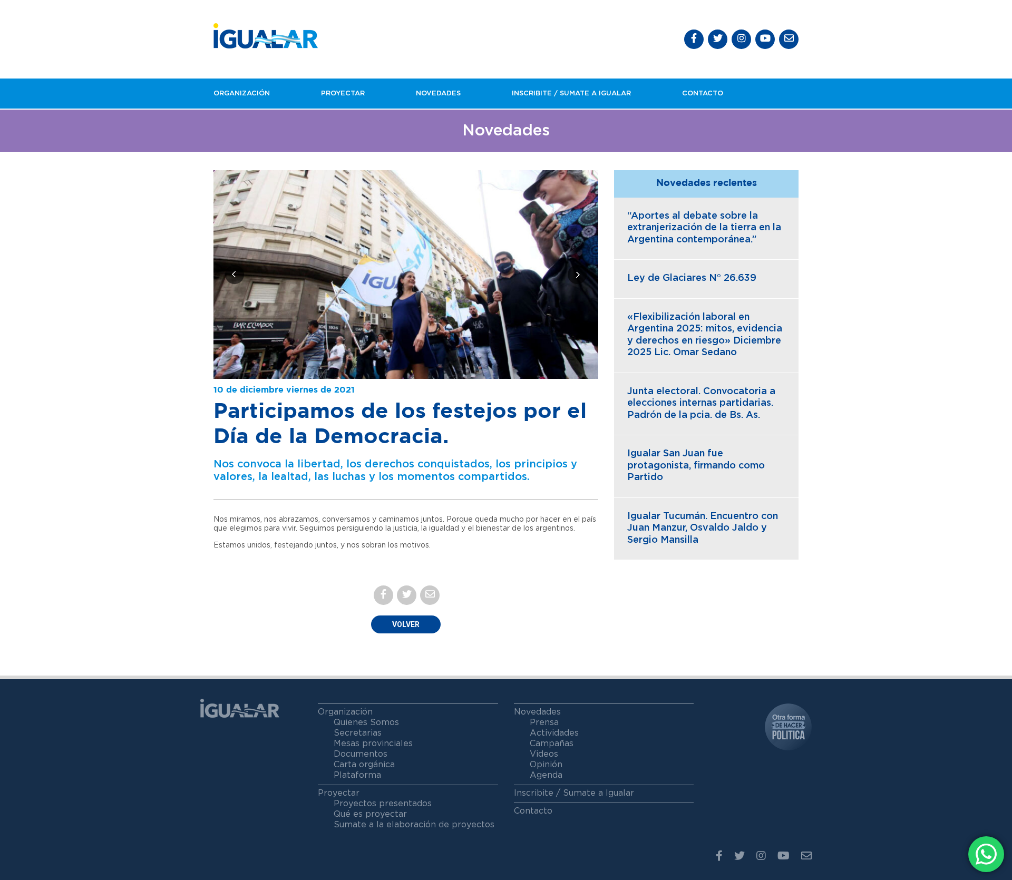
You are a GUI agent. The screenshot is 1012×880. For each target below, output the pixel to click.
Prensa (544, 722)
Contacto (702, 93)
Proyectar (343, 93)
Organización (241, 93)
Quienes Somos (366, 722)
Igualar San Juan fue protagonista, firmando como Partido (696, 465)
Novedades (438, 93)
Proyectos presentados (383, 803)
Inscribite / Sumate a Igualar (574, 793)
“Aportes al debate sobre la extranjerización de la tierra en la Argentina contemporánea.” (704, 228)
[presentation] (234, 274)
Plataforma (357, 775)
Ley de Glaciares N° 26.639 (691, 278)
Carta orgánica (364, 764)
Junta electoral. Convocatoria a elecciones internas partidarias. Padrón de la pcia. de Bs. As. (701, 403)
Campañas (551, 743)
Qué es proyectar (370, 814)
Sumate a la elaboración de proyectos (414, 824)
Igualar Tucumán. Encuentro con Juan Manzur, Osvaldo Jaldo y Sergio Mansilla (702, 528)
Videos (544, 754)
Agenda (546, 775)
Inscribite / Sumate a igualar (571, 93)
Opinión (546, 764)
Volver (406, 624)
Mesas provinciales (373, 743)
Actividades (554, 733)
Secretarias (358, 733)
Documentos (360, 754)
